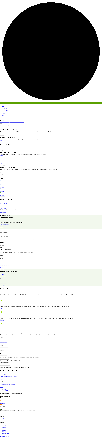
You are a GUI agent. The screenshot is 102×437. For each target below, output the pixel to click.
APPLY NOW (2, 187)
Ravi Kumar (1, 296)
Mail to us (1, 407)
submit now (2, 350)
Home (2, 105)
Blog (2, 419)
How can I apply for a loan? (4, 355)
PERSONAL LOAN (3, 276)
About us (3, 106)
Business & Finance (5, 382)
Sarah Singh (1, 308)
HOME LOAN (2, 274)
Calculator (3, 418)
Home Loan (5, 107)
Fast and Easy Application (3, 203)
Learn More (1, 379)
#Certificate (1, 267)
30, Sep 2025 (4, 389)
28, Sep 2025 (4, 374)
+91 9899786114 (2, 122)
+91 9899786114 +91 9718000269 (4, 431)
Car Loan (5, 109)
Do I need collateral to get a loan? (4, 362)
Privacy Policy (7, 436)
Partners (3, 112)
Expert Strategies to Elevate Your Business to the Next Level (8, 376)
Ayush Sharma (2, 320)
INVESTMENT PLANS (3, 283)
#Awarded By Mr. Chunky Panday (4, 265)
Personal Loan (5, 108)
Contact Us (3, 115)
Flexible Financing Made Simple (4, 224)
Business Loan (4, 425)
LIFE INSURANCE (3, 285)
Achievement (3, 113)
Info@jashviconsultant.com (3, 342)
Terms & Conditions (2, 436)
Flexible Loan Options (3, 208)
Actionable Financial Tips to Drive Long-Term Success (7, 384)
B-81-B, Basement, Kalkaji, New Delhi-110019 (18, 122)
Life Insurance (5, 111)
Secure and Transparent (3, 212)
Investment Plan (6, 110)
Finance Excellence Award (3, 263)
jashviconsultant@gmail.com (8, 122)
